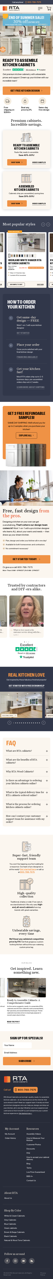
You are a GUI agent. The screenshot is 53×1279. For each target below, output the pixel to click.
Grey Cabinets (10, 1220)
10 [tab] (31, 722)
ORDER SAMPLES (39, 162)
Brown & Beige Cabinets (14, 1232)
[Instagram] (15, 1261)
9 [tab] (29, 722)
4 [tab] (19, 722)
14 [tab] (39, 722)
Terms (29, 1168)
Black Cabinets (10, 1236)
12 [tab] (35, 722)
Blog (28, 1163)
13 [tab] (37, 722)
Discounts (30, 1149)
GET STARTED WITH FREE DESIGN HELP (26, 685)
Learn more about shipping (30, 387)
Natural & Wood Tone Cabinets (17, 1240)
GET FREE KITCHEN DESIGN (25, 90)
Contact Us (31, 1180)
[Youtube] (23, 1261)
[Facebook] (7, 1261)
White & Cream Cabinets (14, 1216)
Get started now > (25, 1113)
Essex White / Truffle (8, 715)
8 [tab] (27, 722)
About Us (8, 1198)
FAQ (28, 1153)
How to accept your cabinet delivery (37, 1158)
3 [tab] (17, 722)
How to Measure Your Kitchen (35, 1139)
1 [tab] (13, 722)
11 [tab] (33, 722)
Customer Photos (33, 1144)
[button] (43, 224)
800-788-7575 (34, 2)
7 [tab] (25, 722)
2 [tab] (15, 722)
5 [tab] (21, 722)
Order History (10, 1138)
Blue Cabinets (10, 1224)
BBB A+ (29, 1176)
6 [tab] (23, 722)
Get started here (28, 869)
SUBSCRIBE (25, 1061)
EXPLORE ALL (25, 435)
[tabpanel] (21, 705)
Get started (23, 333)
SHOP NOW (15, 162)
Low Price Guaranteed (35, 1172)
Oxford (40, 51)
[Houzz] (32, 1261)
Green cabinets (10, 1228)
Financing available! (27, 357)
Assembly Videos (33, 1134)
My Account (10, 1134)
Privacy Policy (43, 1274)
